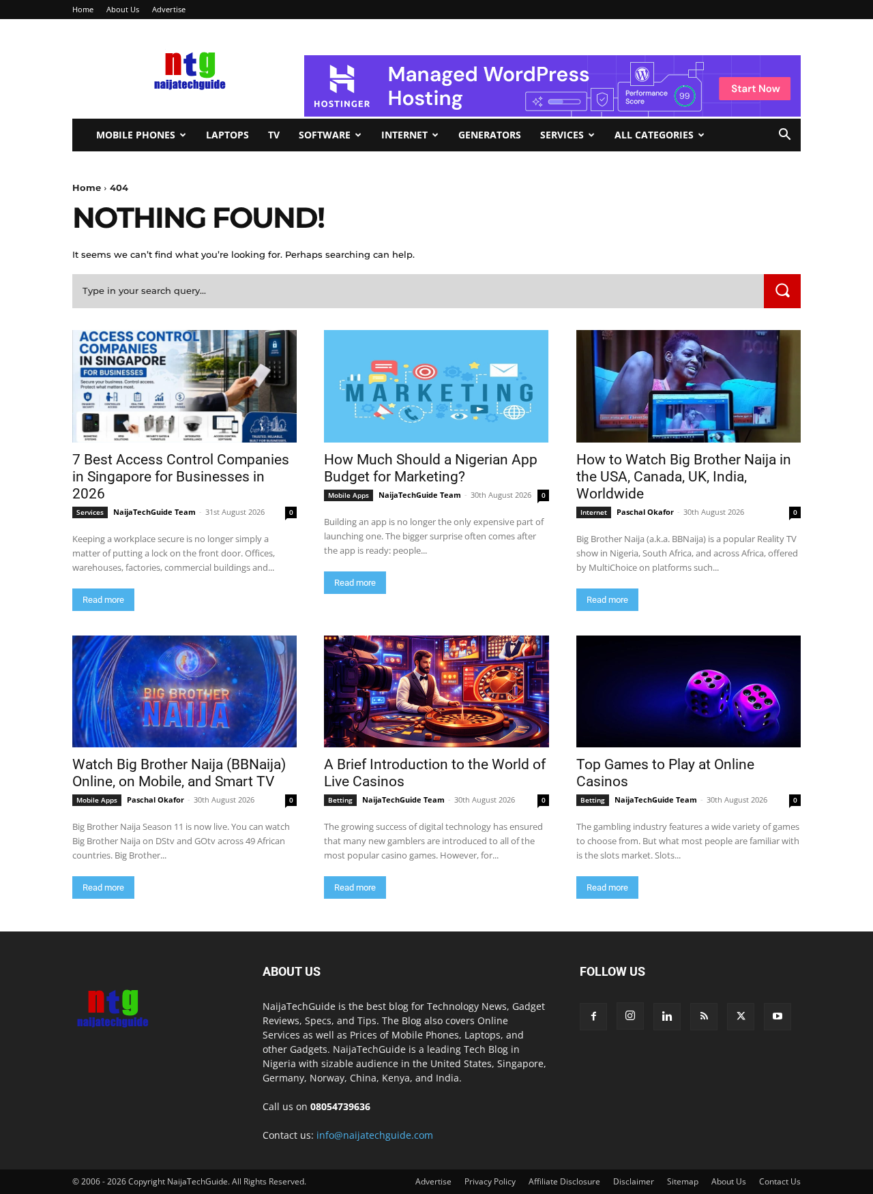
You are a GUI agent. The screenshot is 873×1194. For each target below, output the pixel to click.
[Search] (782, 291)
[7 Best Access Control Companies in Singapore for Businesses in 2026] (184, 386)
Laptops (227, 134)
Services (562, 134)
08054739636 (340, 1106)
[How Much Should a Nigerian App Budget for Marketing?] (436, 386)
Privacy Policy (490, 1181)
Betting (340, 800)
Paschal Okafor (645, 512)
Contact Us (780, 1181)
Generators (489, 134)
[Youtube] (777, 1016)
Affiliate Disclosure (564, 1181)
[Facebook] (593, 1016)
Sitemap (682, 1181)
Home (82, 9)
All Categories (654, 134)
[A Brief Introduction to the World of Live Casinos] (436, 692)
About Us (122, 9)
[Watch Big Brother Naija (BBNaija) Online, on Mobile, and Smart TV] (184, 692)
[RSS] (703, 1016)
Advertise (169, 9)
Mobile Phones (135, 134)
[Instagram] (630, 1016)
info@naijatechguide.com (374, 1135)
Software (325, 134)
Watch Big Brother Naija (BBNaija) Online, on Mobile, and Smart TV (179, 773)
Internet (404, 134)
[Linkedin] (667, 1016)
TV (274, 134)
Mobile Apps (348, 495)
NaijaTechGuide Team (154, 512)
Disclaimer (633, 1181)
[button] (784, 136)
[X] (740, 1016)
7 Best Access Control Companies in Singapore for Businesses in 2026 (180, 476)
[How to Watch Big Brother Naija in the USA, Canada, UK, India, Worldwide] (688, 386)
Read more (103, 600)
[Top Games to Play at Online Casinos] (688, 692)
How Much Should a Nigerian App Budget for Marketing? (430, 468)
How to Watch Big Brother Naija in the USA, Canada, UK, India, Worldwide (683, 476)
